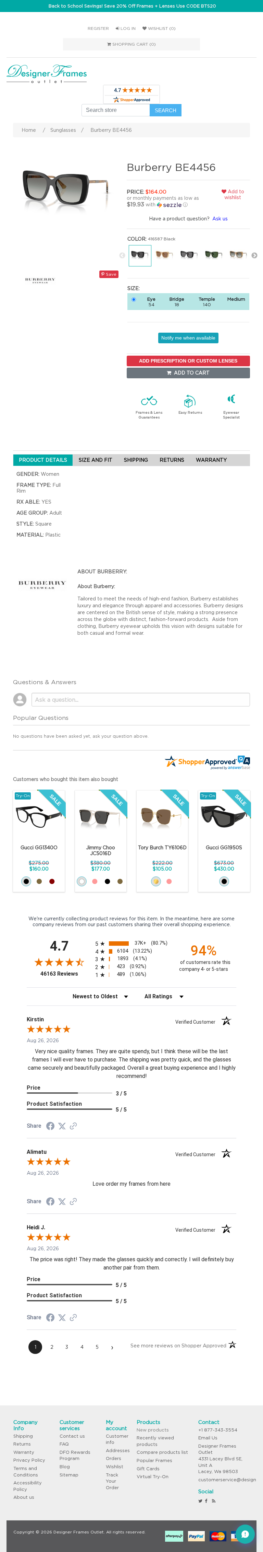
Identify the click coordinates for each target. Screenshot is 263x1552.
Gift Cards (148, 1468)
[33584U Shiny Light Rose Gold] (169, 881)
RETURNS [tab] (172, 460)
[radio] (131, 943)
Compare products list (162, 1452)
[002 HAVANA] (39, 881)
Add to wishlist (234, 194)
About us (23, 1497)
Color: (137, 239)
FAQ (64, 1444)
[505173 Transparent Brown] (120, 881)
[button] (166, 201)
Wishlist (114, 1466)
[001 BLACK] (26, 881)
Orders (113, 1458)
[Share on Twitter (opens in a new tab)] (62, 1126)
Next (254, 255)
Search (165, 110)
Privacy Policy (29, 1460)
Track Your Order (112, 1481)
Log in (127, 28)
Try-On (23, 795)
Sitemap (69, 1475)
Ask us (220, 218)
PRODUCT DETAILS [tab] (43, 460)
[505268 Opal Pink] (94, 881)
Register (98, 28)
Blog (65, 1466)
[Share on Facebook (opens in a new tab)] (50, 1127)
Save (110, 274)
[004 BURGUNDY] (52, 881)
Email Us (207, 1437)
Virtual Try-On (152, 1476)
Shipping (23, 1436)
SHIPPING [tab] (136, 460)
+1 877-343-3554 (217, 1430)
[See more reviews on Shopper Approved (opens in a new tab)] (73, 1126)
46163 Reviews (66, 973)
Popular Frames (154, 1460)
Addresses (118, 1450)
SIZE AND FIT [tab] (95, 460)
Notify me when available (188, 338)
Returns (22, 1444)
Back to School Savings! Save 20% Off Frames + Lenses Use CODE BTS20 (132, 6)
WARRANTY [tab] (211, 460)
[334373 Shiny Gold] (156, 881)
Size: (133, 288)
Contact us (72, 1436)
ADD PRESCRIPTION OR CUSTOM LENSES (188, 361)
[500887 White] (82, 881)
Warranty (23, 1452)
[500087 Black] (107, 881)
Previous (122, 255)
